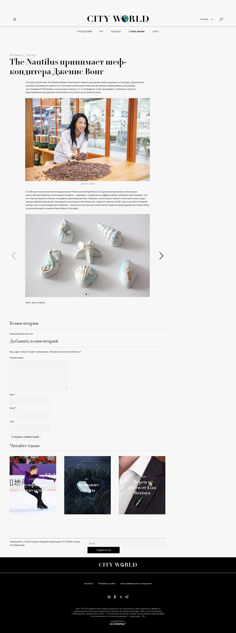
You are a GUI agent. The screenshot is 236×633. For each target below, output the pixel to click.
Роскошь (141, 476)
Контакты (88, 583)
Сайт (12, 421)
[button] (86, 294)
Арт (86, 479)
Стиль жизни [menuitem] (136, 31)
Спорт (32, 479)
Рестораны (15, 55)
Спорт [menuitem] (155, 31)
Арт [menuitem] (101, 31)
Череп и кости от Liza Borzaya (142, 487)
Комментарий (16, 357)
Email (13, 408)
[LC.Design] (118, 623)
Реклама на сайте (106, 583)
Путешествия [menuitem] (84, 31)
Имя (12, 394)
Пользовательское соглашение (136, 583)
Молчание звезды (87, 487)
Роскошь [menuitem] (116, 31)
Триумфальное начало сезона (33, 487)
